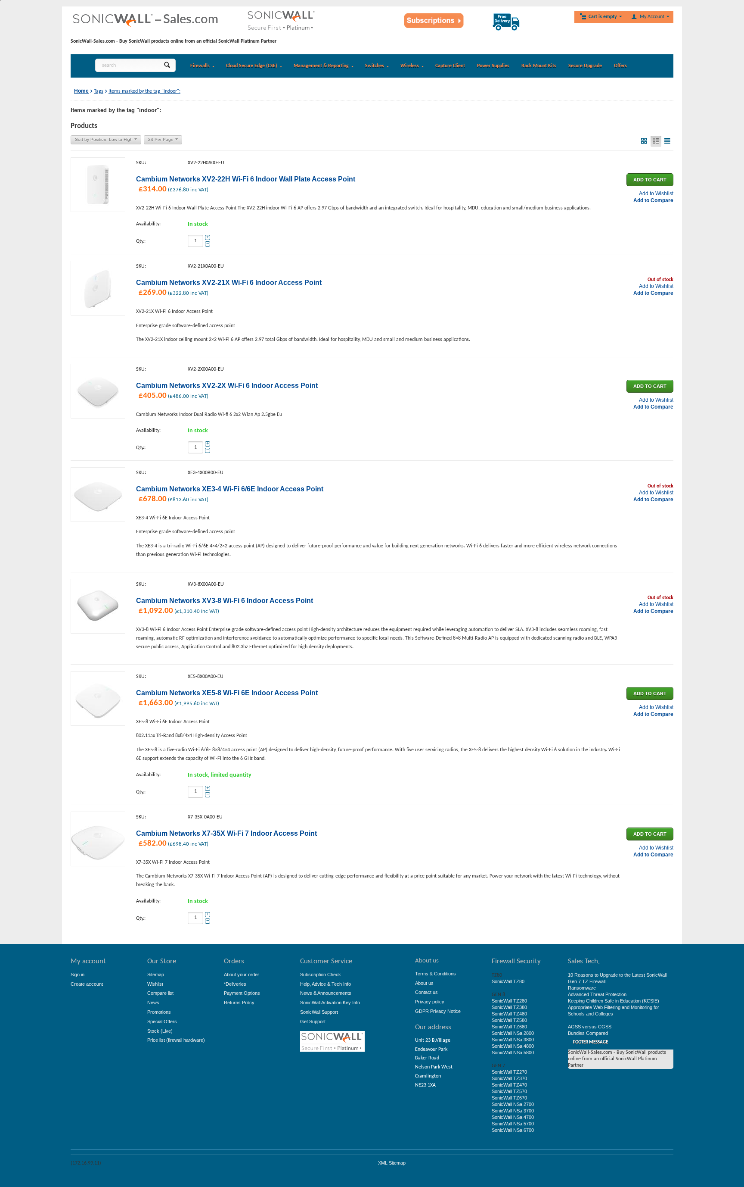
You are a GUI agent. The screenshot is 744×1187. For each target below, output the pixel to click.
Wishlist (155, 984)
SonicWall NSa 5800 (513, 1052)
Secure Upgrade (585, 66)
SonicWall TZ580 (509, 1020)
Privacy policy (429, 1001)
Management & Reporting (321, 66)
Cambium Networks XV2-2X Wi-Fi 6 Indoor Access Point (227, 385)
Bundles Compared (588, 1033)
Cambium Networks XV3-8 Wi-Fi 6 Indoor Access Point (224, 600)
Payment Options (242, 993)
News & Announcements (325, 993)
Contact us (426, 992)
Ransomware (582, 987)
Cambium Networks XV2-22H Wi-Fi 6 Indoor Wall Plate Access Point (245, 179)
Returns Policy (239, 1002)
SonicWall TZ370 (509, 1078)
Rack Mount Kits (538, 66)
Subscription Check (320, 974)
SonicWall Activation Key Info (330, 1002)
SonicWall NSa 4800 (513, 1046)
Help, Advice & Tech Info (325, 984)
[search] (167, 65)
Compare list (160, 993)
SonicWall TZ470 (509, 1084)
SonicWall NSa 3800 (513, 1039)
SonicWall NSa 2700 (513, 1104)
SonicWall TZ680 (509, 1026)
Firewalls (200, 66)
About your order (241, 974)
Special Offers (162, 1021)
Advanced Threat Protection (597, 994)
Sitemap (155, 974)
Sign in (77, 974)
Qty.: (141, 241)
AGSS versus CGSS (589, 1026)
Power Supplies (493, 66)
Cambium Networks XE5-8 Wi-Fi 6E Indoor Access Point (227, 693)
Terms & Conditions (435, 973)
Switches (374, 66)
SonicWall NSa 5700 (513, 1123)
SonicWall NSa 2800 (513, 1033)
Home (81, 91)
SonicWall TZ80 (508, 981)
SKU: (141, 163)
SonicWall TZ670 (509, 1097)
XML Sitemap (392, 1162)
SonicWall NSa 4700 (513, 1117)
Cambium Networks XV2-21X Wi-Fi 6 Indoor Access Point (229, 282)
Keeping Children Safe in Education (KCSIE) (613, 1000)
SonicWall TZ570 (509, 1091)
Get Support (313, 1021)
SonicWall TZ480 (509, 1013)
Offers (620, 66)
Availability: (148, 224)
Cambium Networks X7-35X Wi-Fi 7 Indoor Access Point (226, 833)
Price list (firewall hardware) (176, 1040)
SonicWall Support (319, 1012)
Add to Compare (653, 200)
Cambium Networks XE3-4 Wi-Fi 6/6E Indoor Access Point (229, 489)
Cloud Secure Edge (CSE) (251, 66)
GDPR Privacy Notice (438, 1011)
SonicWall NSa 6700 (513, 1130)
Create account (87, 984)
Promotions (159, 1012)
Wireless (409, 66)
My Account (652, 16)
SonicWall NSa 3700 (513, 1110)
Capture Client (450, 66)
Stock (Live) (160, 1031)
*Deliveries (235, 984)
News (153, 1002)
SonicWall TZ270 (509, 1072)
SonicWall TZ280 (509, 1000)
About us (424, 983)
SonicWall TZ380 (509, 1007)
